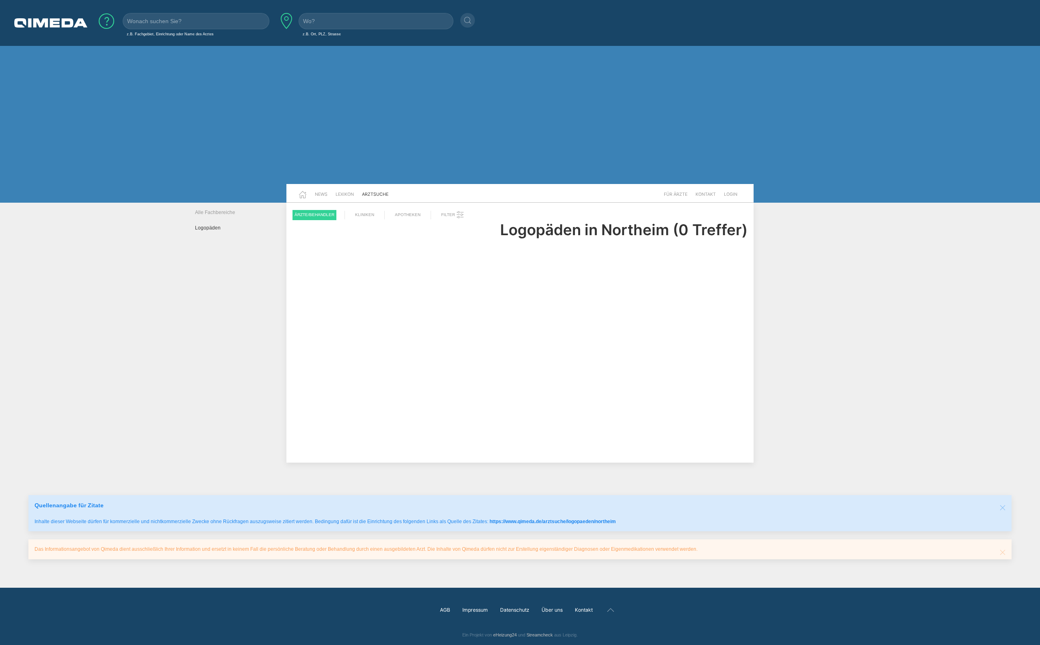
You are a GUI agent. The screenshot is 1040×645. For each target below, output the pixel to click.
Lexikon (345, 194)
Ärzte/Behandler (314, 214)
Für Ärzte (675, 194)
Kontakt (706, 194)
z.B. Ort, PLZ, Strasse (322, 34)
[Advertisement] (520, 121)
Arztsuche (375, 194)
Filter (448, 214)
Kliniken (364, 214)
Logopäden (208, 228)
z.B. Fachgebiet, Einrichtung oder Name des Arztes (170, 34)
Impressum (475, 610)
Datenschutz (514, 610)
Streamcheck (539, 634)
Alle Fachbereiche (215, 212)
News (321, 194)
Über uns (552, 610)
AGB (445, 610)
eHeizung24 (505, 634)
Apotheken (407, 214)
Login (730, 194)
